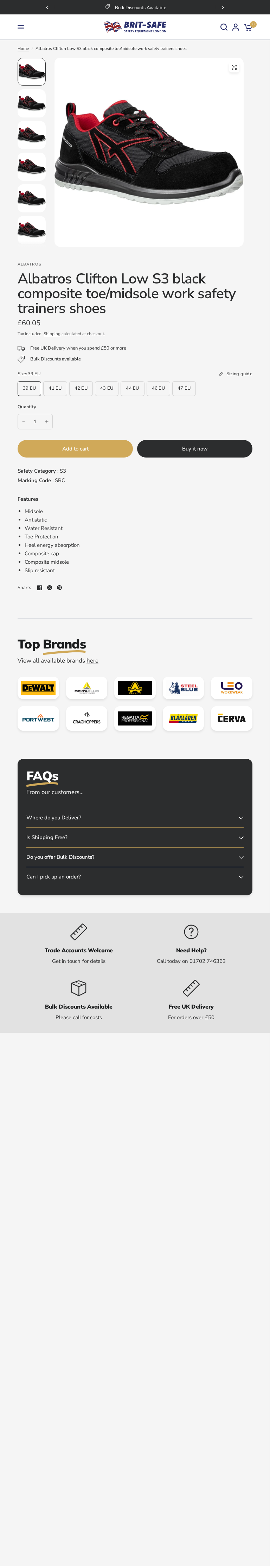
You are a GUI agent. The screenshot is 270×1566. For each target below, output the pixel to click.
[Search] (224, 27)
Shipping (52, 334)
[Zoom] (234, 67)
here (92, 661)
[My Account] (236, 27)
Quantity (27, 407)
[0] (247, 27)
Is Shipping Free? (47, 837)
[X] (49, 587)
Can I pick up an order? (53, 876)
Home (23, 48)
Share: (24, 588)
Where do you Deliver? (53, 817)
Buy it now (195, 448)
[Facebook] (40, 587)
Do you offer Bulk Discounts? (60, 857)
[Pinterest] (59, 587)
